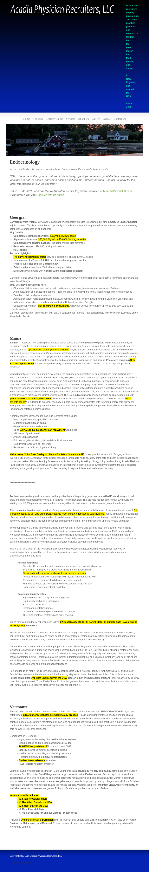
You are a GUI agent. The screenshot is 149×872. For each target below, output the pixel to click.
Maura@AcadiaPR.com (117, 190)
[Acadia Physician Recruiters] (62, 10)
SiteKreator (27, 863)
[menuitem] (26, 118)
